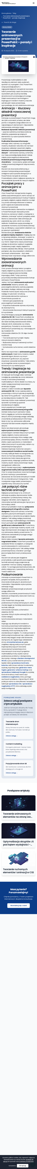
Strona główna (6, 13)
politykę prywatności (27, 1161)
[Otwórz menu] (33, 3)
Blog (14, 13)
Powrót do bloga (10, 22)
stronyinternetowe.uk (15, 642)
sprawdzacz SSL (15, 684)
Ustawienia (12, 1166)
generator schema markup (17, 670)
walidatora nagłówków (11, 677)
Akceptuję (22, 1166)
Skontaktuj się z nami (18, 905)
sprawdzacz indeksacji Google (13, 672)
